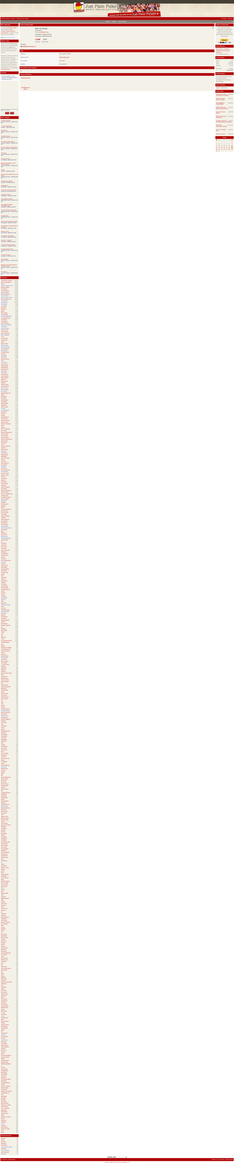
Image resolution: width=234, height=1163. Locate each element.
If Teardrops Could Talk (6, 181)
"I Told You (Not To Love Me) (8, 244)
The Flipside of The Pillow (7, 236)
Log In (231, 18)
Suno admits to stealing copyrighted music (7, 205)
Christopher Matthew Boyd (7, 141)
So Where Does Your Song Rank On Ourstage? (222, 95)
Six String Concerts (6, 120)
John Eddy (3, 153)
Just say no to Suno (6, 254)
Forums (13, 18)
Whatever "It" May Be (6, 240)
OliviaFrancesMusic (25, 88)
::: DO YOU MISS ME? (6, 126)
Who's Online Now (5, 25)
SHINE (2, 170)
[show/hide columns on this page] (232, 21)
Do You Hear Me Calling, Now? (9, 210)
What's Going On (5, 117)
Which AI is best (5, 231)
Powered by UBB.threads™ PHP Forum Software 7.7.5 (117, 1162)
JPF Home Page (5, 18)
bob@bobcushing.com (29, 46)
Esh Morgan (4, 271)
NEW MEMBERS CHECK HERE (220, 103)
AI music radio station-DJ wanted (9, 221)
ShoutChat (3, 72)
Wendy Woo (4, 130)
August (224, 137)
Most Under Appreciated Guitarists (221, 125)
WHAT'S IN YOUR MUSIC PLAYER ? (220, 99)
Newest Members (220, 46)
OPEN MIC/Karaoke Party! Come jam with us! (222, 108)
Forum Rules (4, 1159)
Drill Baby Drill (4, 185)
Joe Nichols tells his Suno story (8, 190)
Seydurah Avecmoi (5, 136)
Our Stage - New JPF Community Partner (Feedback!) (224, 121)
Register (225, 18)
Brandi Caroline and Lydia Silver (9, 147)
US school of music (6, 194)
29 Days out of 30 (5, 158)
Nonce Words (4, 259)
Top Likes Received (6, 1135)
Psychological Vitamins (7, 199)
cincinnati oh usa (44, 32)
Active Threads (122, 21)
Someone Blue (4, 215)
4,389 (37, 39)
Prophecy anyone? (220, 134)
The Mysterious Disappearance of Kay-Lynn (9, 226)
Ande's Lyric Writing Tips (221, 130)
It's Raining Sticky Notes (7, 249)
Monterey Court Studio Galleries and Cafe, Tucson (9, 265)
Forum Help (221, 1159)
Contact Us (214, 1159)
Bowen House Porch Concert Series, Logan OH (8, 164)
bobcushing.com (64, 57)
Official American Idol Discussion (221, 117)
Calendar (114, 21)
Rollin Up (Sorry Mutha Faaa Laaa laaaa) (9, 175)
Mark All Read (11, 1159)
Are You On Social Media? (220, 112)
